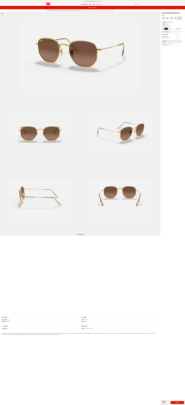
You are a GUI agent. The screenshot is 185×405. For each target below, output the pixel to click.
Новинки (93, 4)
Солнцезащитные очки (84, 4)
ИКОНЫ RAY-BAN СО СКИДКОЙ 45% (92, 7)
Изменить (164, 42)
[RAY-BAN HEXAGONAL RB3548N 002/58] (168, 18)
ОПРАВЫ (90, 4)
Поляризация (164, 22)
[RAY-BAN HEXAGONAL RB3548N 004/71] (172, 18)
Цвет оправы (164, 24)
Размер (163, 28)
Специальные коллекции (64, 10)
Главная (49, 10)
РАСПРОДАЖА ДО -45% (99, 4)
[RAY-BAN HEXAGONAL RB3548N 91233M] (176, 18)
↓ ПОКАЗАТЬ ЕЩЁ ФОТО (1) (80, 234)
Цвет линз (163, 26)
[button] (179, 29)
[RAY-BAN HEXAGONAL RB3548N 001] (164, 18)
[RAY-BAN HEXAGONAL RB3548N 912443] (180, 18)
